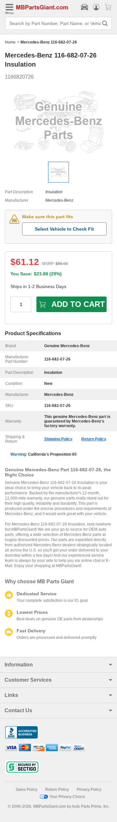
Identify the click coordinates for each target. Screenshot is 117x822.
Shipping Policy (58, 439)
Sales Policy (26, 789)
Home (10, 42)
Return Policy (93, 439)
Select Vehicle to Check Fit (64, 229)
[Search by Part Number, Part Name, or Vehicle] (105, 23)
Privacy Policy (89, 789)
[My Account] (96, 7)
